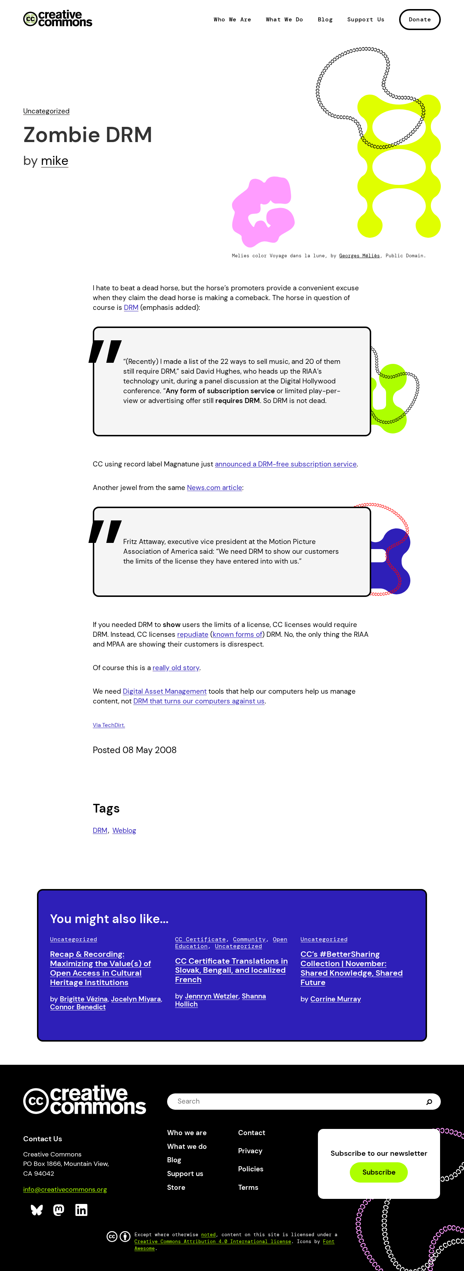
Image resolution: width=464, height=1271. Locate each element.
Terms (248, 1187)
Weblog (124, 830)
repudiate (192, 634)
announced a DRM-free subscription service (286, 464)
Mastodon (59, 1210)
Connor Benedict (78, 1007)
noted (208, 1234)
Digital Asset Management (165, 691)
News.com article (214, 487)
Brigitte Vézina (84, 999)
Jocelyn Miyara (136, 999)
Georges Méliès (359, 256)
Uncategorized (46, 111)
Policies (251, 1169)
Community (249, 939)
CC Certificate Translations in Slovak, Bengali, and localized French (231, 970)
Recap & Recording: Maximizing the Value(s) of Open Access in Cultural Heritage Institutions (100, 968)
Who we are (187, 1132)
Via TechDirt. (109, 725)
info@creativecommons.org (65, 1189)
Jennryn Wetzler (212, 996)
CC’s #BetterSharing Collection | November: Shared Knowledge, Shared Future (352, 968)
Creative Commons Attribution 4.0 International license (212, 1241)
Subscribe (378, 1172)
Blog (325, 19)
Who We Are (232, 19)
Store (176, 1187)
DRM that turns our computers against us (199, 701)
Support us (185, 1173)
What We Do (284, 19)
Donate (420, 19)
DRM (131, 307)
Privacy (250, 1150)
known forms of (237, 634)
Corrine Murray (335, 999)
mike (55, 160)
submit (429, 1101)
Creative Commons (57, 19)
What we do (187, 1146)
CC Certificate (200, 939)
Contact (251, 1132)
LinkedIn (81, 1210)
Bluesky (37, 1210)
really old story (176, 667)
